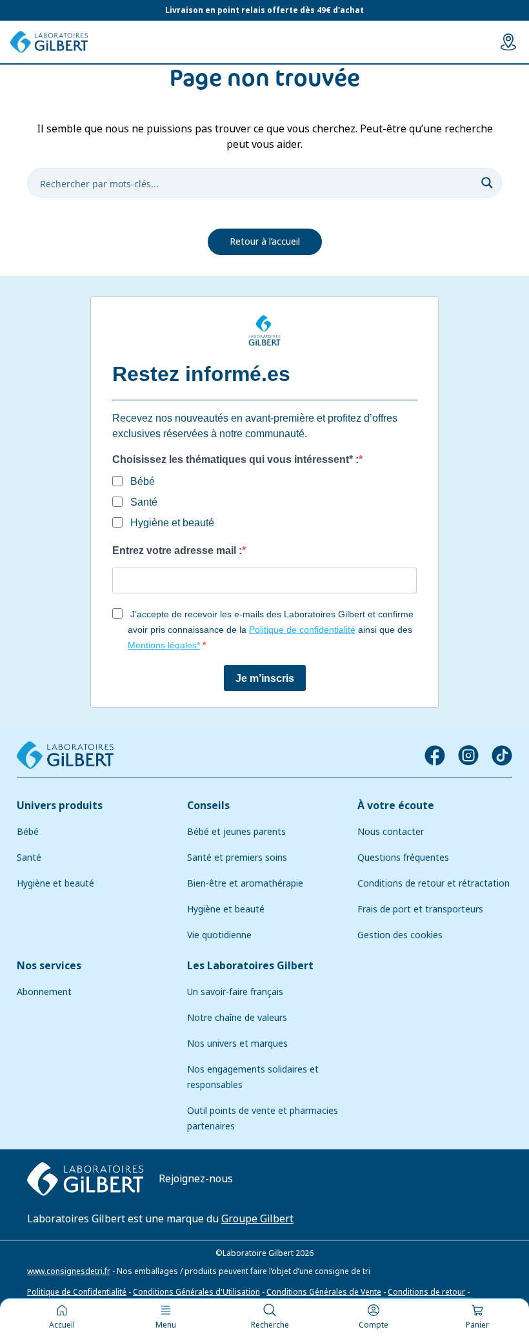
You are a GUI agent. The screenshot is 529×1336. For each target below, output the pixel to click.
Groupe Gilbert (257, 1218)
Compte (373, 1325)
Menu (165, 1325)
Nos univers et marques (237, 1043)
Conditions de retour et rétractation (433, 883)
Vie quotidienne (219, 935)
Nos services (49, 965)
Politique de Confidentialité (76, 1292)
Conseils (208, 805)
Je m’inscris (264, 678)
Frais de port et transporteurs (420, 909)
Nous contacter (390, 831)
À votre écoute (395, 805)
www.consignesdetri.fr (68, 1271)
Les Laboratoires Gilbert (250, 965)
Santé (29, 857)
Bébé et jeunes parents (236, 831)
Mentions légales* (164, 645)
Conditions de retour (426, 1292)
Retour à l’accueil (265, 241)
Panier (477, 1325)
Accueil (62, 1325)
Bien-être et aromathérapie (245, 883)
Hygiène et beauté (55, 883)
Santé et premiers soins (237, 857)
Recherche (270, 1325)
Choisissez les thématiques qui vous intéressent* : (235, 459)
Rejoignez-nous (196, 1178)
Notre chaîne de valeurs (237, 1017)
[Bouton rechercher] (487, 183)
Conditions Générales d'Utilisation (196, 1292)
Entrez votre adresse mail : (177, 550)
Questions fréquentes (403, 857)
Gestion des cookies (400, 935)
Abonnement (44, 991)
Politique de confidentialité (302, 629)
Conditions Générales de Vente (323, 1292)
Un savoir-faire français (235, 991)
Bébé (28, 831)
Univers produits (60, 805)
